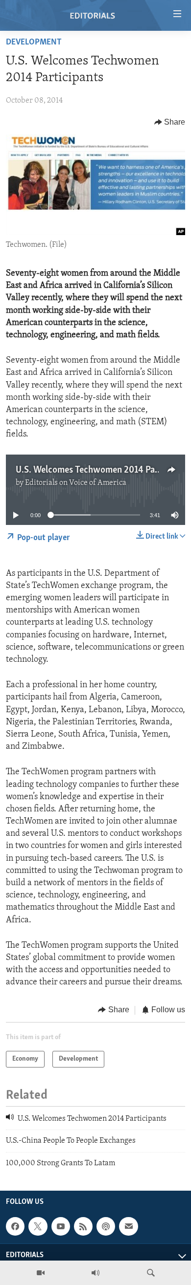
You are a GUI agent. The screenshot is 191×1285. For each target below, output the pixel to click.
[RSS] (83, 1226)
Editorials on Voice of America (75, 483)
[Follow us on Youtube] (60, 1226)
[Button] (170, 122)
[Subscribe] (128, 1226)
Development (34, 42)
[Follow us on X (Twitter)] (37, 1226)
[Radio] (95, 1273)
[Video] (40, 1273)
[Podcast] (105, 1226)
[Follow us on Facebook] (15, 1226)
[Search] (151, 1273)
